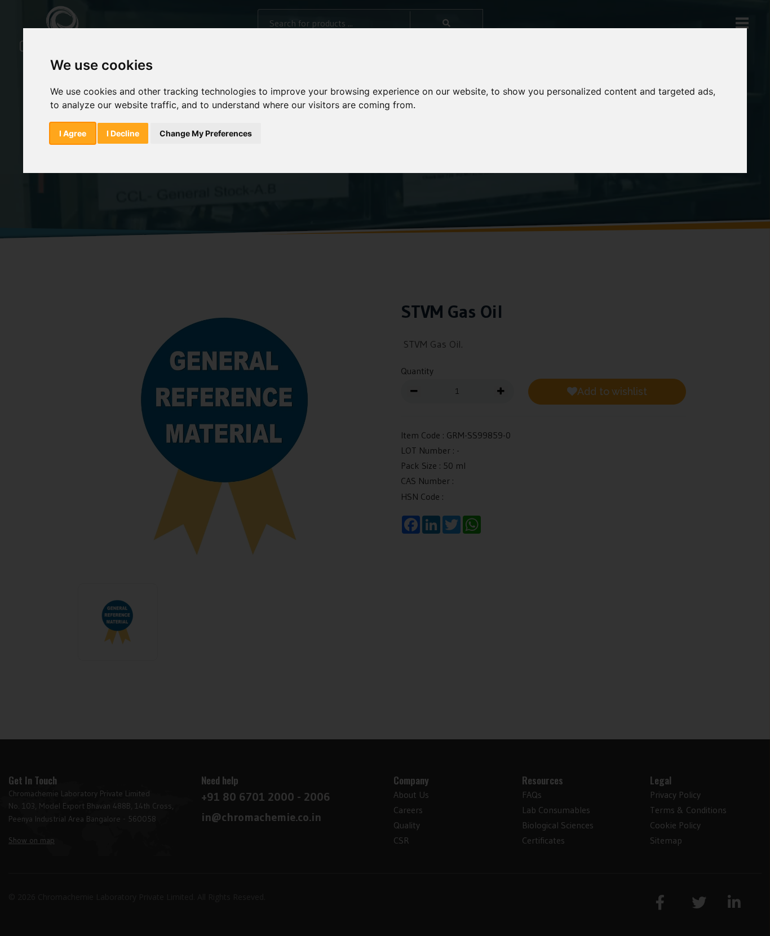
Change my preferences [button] (206, 133)
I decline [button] (123, 133)
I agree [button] (72, 133)
